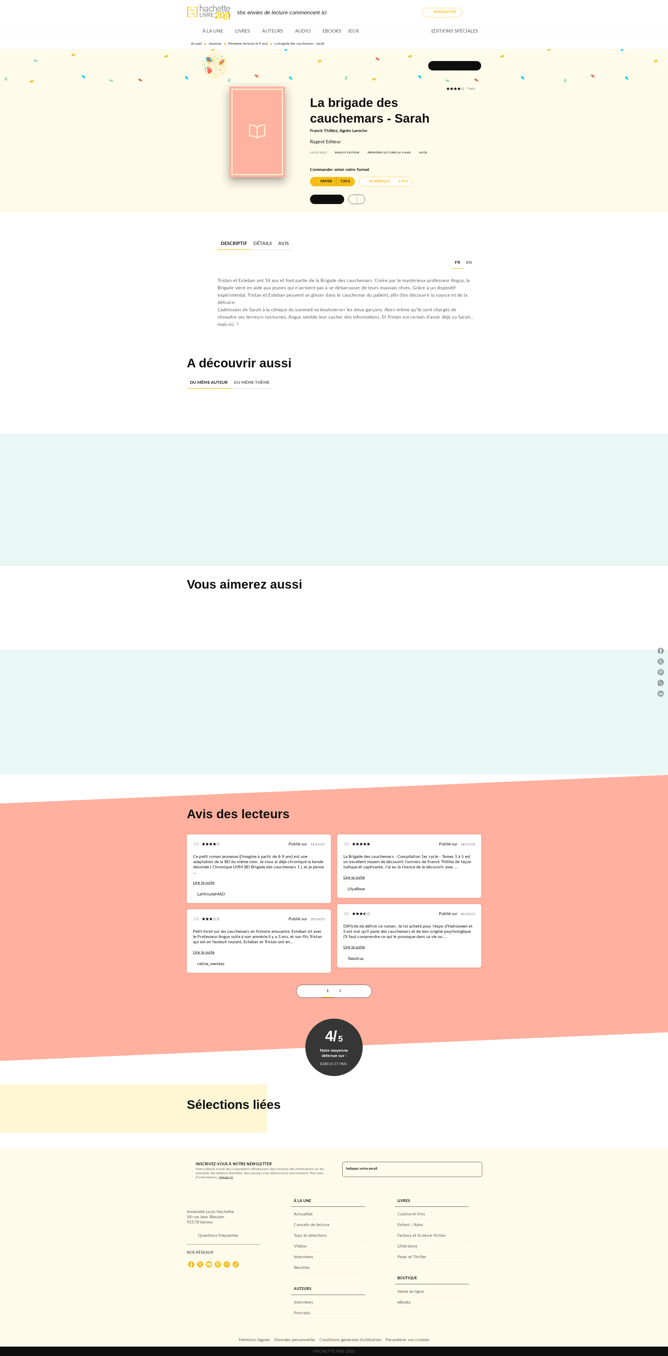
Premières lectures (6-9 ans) (248, 43)
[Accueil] (209, 12)
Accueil (196, 43)
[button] (442, 12)
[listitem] (191, 1264)
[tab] (193, 31)
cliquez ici (226, 1177)
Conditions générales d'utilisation (350, 1340)
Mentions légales (254, 1340)
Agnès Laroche (353, 131)
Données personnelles (294, 1340)
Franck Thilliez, (324, 131)
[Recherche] (475, 12)
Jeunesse (214, 43)
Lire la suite (203, 883)
